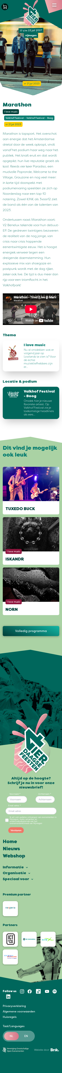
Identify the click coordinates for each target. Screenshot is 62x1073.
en (26, 1036)
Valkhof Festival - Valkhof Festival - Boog (29, 118)
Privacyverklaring (14, 1006)
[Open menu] (54, 5)
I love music (11, 111)
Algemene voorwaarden (19, 1011)
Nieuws (11, 849)
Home (10, 842)
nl (11, 1036)
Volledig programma (31, 631)
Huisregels (10, 1017)
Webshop (14, 856)
